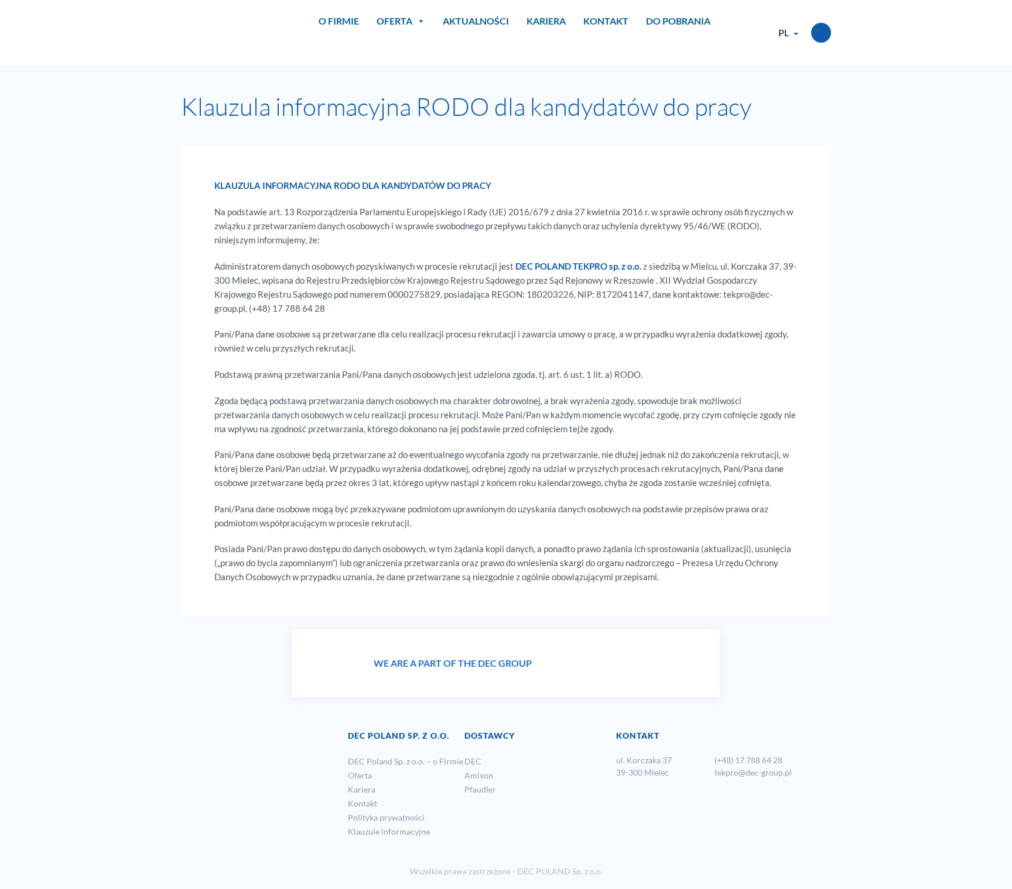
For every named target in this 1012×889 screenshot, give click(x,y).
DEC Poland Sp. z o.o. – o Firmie (405, 761)
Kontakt (605, 20)
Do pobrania (678, 20)
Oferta (394, 20)
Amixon (478, 775)
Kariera (546, 20)
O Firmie (339, 20)
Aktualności (476, 20)
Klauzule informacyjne (389, 831)
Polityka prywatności (386, 817)
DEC (472, 761)
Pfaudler (480, 789)
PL (783, 32)
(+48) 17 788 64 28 (749, 760)
